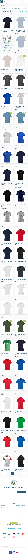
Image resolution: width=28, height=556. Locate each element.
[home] (1, 5)
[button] (7, 42)
